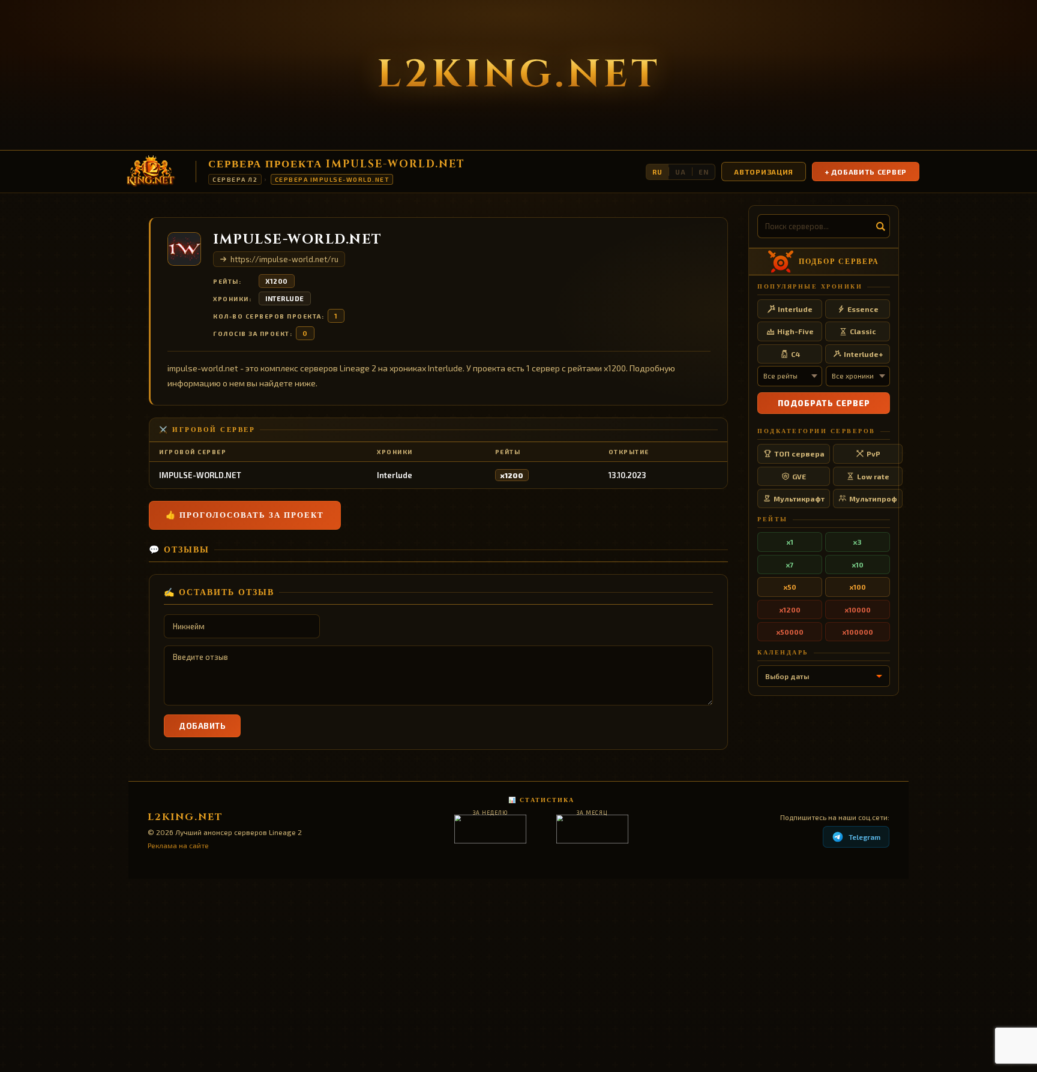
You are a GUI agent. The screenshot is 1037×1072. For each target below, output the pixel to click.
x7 (789, 564)
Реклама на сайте (178, 845)
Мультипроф (873, 498)
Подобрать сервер (824, 403)
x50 (790, 586)
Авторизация (763, 171)
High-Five (795, 331)
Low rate (873, 476)
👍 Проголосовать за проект (245, 515)
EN (704, 172)
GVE (799, 476)
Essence (863, 309)
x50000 (790, 631)
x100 (858, 586)
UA (680, 172)
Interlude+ (863, 354)
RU (657, 172)
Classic (863, 331)
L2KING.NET (519, 75)
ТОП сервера (799, 453)
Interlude (284, 298)
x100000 (858, 631)
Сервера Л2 (234, 179)
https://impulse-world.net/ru (284, 259)
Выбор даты (787, 676)
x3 (857, 541)
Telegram (864, 837)
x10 (858, 564)
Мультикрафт (799, 498)
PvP (873, 453)
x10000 (858, 609)
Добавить (202, 726)
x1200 (276, 281)
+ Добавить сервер (866, 171)
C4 (795, 354)
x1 (790, 541)
